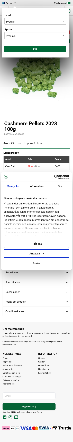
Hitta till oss (43, 365)
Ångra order (8, 369)
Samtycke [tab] (13, 186)
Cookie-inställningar (12, 376)
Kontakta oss (9, 383)
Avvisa (36, 263)
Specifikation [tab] (13, 282)
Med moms (60, 3)
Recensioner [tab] (12, 291)
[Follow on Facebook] (4, 417)
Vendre (39, 412)
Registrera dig (29, 406)
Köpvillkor (7, 361)
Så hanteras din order (12, 365)
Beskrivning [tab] (12, 272)
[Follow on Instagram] (10, 417)
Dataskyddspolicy (11, 380)
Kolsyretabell (44, 373)
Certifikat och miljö (11, 373)
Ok (35, 49)
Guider (41, 361)
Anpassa (34, 253)
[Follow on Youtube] (16, 417)
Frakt (5, 358)
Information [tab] (36, 186)
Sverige (10, 3)
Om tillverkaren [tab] (14, 311)
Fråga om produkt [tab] (15, 301)
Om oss (41, 358)
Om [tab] (60, 186)
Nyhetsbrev (43, 369)
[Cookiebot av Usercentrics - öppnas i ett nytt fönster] (54, 177)
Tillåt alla (36, 243)
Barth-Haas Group (14, 134)
